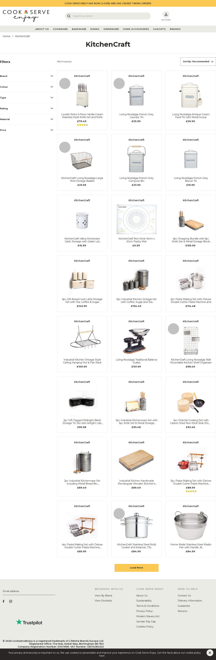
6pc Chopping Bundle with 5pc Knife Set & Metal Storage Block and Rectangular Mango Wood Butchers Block (191, 240)
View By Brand (103, 595)
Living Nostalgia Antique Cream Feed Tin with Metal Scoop (191, 116)
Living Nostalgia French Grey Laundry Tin (136, 116)
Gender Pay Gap (146, 621)
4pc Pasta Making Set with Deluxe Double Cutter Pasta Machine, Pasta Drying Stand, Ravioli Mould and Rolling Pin (82, 546)
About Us (141, 595)
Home (6, 36)
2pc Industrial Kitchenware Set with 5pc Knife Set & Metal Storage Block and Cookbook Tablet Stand (136, 422)
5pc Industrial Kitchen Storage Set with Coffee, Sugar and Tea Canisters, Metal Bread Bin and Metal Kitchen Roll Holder (137, 301)
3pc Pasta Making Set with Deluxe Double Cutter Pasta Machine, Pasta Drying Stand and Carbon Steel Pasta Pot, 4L (191, 482)
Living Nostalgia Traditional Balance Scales (136, 361)
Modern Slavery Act (147, 616)
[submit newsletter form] (54, 591)
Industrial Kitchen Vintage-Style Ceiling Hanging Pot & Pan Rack (82, 361)
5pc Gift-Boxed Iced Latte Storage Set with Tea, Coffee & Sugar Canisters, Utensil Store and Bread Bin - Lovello (82, 301)
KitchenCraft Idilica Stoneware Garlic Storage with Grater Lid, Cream (82, 240)
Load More (136, 567)
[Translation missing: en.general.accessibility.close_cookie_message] (210, 652)
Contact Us (184, 595)
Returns (182, 611)
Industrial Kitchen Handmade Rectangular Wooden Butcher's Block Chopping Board (136, 482)
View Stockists (103, 600)
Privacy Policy (144, 611)
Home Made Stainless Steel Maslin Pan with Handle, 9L (190, 546)
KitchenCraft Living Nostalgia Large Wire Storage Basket (82, 179)
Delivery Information (190, 600)
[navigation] (26, 96)
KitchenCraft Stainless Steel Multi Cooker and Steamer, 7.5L (136, 546)
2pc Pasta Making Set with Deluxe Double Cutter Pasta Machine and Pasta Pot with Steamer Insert (191, 301)
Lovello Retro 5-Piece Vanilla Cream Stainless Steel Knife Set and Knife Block (82, 116)
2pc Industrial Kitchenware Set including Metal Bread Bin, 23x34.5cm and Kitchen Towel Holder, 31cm (82, 482)
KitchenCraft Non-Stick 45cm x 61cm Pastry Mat (136, 240)
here (107, 655)
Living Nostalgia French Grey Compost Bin (136, 179)
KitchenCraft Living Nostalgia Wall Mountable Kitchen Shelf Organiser (191, 361)
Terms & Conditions (147, 605)
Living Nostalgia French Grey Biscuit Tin (191, 179)
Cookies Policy (144, 626)
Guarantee (184, 605)
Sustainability (144, 600)
